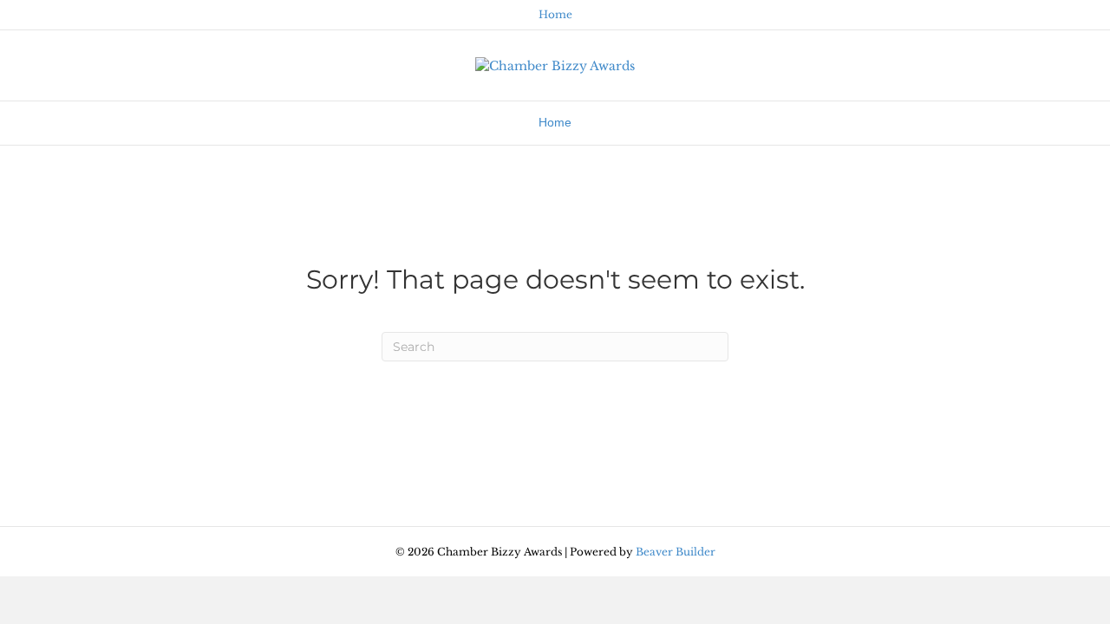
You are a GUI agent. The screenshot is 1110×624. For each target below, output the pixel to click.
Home (555, 14)
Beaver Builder (675, 551)
